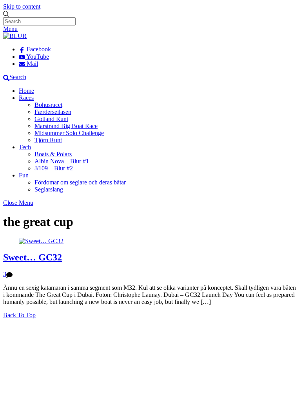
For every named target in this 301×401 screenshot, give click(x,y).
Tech (25, 147)
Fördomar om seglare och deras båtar (80, 182)
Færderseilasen (52, 111)
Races (26, 97)
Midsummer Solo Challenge (69, 133)
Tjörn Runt (48, 140)
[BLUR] (15, 36)
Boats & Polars (53, 154)
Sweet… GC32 (32, 257)
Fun (24, 175)
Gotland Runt (51, 119)
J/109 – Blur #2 (53, 168)
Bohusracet (48, 104)
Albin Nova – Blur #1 (61, 161)
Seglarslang (48, 189)
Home (26, 90)
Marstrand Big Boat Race (66, 126)
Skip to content (21, 6)
